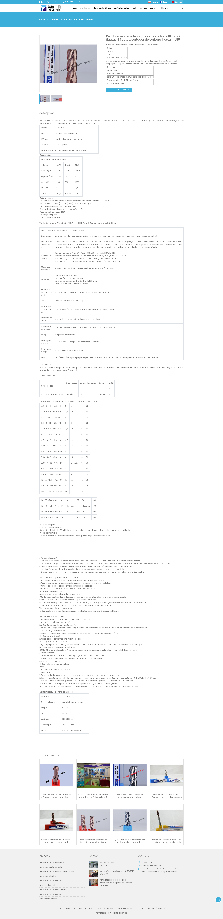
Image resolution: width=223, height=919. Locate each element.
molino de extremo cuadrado (79, 19)
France (166, 2)
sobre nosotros (140, 8)
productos (85, 8)
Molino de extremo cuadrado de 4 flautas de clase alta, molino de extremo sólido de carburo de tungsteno (56, 796)
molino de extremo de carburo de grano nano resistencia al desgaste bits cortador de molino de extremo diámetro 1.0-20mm (56, 841)
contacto (154, 8)
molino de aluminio (47, 876)
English (154, 2)
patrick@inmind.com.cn (52, 2)
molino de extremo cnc (50, 894)
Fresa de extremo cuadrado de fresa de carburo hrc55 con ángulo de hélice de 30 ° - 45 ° (93, 841)
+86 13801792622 (73, 2)
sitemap (161, 908)
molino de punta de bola (50, 867)
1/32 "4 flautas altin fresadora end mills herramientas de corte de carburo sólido (130, 841)
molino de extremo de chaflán (53, 889)
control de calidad (122, 8)
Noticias (165, 8)
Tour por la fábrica (102, 8)
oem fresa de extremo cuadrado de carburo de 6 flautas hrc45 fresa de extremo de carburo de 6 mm (93, 796)
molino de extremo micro (51, 880)
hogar (45, 19)
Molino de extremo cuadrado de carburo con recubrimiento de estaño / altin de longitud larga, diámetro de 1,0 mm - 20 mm (166, 841)
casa (75, 8)
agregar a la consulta (119, 90)
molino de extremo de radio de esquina (57, 871)
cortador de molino (48, 898)
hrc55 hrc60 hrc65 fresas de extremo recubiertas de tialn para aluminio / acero (130, 796)
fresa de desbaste (47, 885)
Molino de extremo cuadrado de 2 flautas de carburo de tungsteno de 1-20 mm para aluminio (166, 796)
